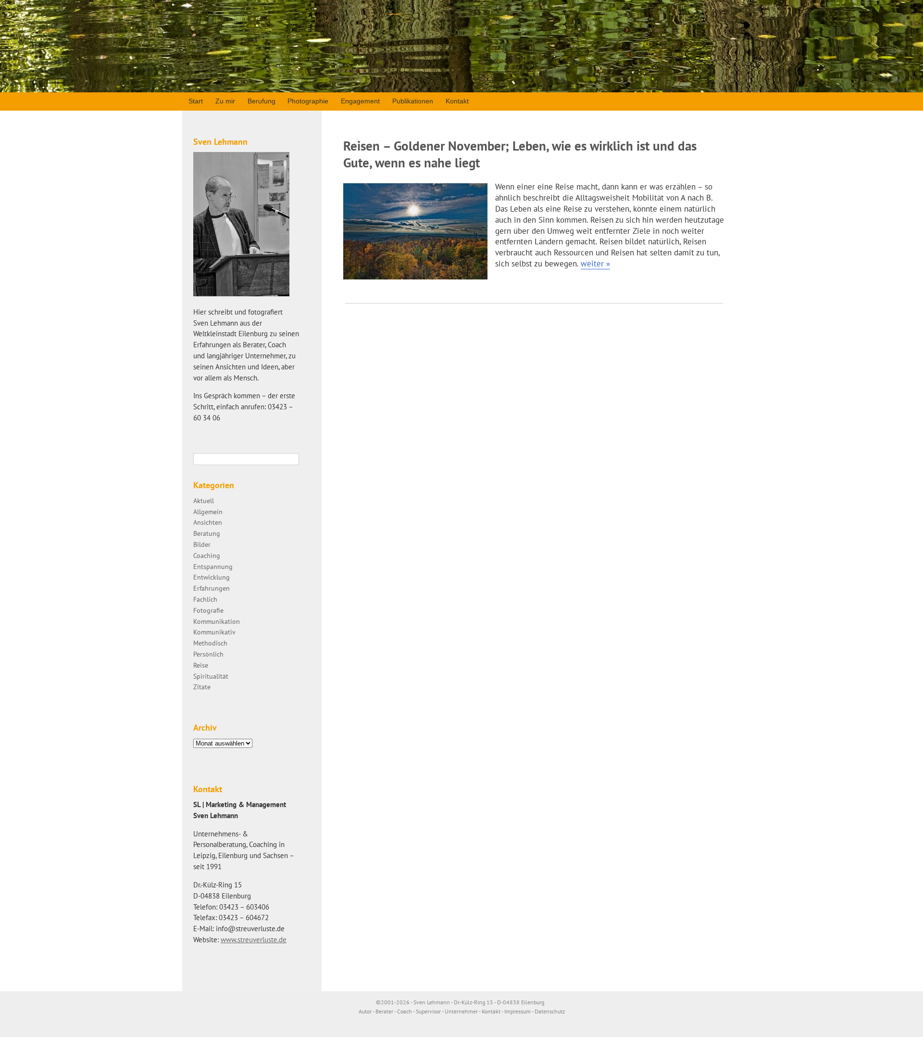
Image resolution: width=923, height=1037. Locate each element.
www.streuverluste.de (254, 939)
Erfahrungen (211, 588)
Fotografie (208, 610)
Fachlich (205, 599)
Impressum (517, 1011)
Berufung (261, 101)
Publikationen (412, 101)
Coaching (206, 555)
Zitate (202, 686)
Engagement (360, 101)
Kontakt (457, 101)
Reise (200, 665)
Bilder (202, 544)
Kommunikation (216, 621)
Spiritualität (210, 676)
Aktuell (203, 500)
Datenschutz (550, 1011)
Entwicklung (211, 577)
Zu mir (225, 101)
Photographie (307, 101)
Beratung (206, 533)
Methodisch (210, 642)
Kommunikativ (214, 631)
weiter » (595, 263)
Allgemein (208, 511)
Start (195, 101)
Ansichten (207, 522)
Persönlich (208, 653)
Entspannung (213, 566)
